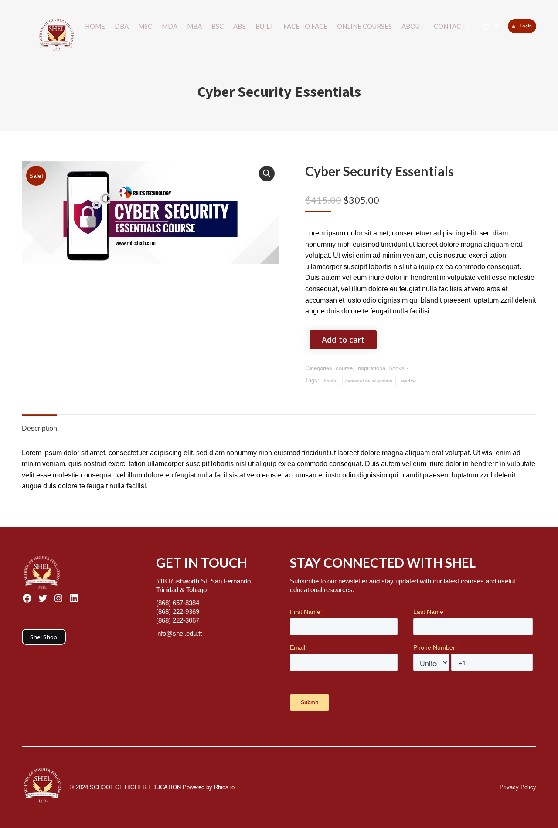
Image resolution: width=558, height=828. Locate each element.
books (330, 380)
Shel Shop (43, 637)
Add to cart (343, 339)
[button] (267, 173)
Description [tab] (39, 428)
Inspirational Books (380, 368)
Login (526, 26)
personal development (369, 380)
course (344, 368)
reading (409, 380)
